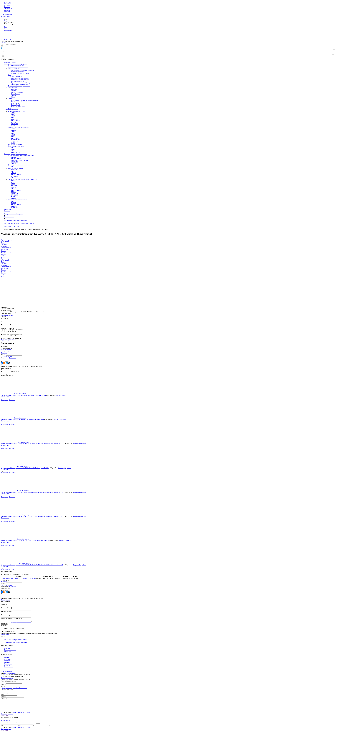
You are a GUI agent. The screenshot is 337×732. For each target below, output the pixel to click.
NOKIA (13, 192)
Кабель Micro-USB (16, 101)
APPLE (13, 114)
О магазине (7, 2)
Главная (6, 657)
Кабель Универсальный (18, 106)
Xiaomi (13, 97)
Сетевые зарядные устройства (20, 73)
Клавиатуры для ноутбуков (16, 146)
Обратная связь (5, 16)
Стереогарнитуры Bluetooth (19, 84)
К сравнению (5, 396)
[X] (9, 363)
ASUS (13, 116)
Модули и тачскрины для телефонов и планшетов (22, 179)
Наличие (3, 273)
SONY (13, 125)
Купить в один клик (7, 714)
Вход (5, 27)
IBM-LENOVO (15, 139)
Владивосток (8, 21)
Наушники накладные (17, 81)
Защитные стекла (13, 87)
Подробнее (65, 395)
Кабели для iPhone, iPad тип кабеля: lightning (24, 100)
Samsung (13, 95)
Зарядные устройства (14, 68)
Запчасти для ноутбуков (11, 109)
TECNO (13, 187)
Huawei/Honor (15, 94)
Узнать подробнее (6, 349)
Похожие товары (6, 271)
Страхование (8, 8)
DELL (13, 117)
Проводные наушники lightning (20, 83)
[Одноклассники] (4, 363)
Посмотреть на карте (7, 678)
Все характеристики (7, 315)
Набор (2, 262)
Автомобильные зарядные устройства (22, 70)
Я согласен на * (17, 712)
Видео (2, 276)
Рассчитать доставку (7, 356)
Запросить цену (6, 729)
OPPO (13, 171)
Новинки (7, 11)
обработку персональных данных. (21, 622)
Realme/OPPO (15, 89)
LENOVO (14, 122)
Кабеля (10, 98)
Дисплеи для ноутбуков (15, 144)
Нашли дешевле (5, 600)
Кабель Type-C (15, 105)
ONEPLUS (14, 193)
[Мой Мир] (7, 363)
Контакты (7, 10)
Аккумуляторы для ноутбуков (16, 111)
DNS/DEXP (14, 119)
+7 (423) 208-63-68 (6, 14)
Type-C (13, 128)
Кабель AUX (15, 103)
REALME (14, 169)
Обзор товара (5, 260)
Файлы (3, 274)
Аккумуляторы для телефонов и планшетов (21, 155)
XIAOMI (13, 130)
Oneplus (13, 90)
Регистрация (8, 30)
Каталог (3, 42)
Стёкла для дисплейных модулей (17, 199)
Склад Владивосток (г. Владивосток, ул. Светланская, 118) (18, 578)
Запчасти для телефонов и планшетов (15, 154)
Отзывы (3, 270)
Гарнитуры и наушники (15, 76)
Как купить (7, 3)
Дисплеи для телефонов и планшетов (19, 165)
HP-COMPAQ (15, 120)
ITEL (12, 182)
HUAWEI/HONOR (16, 158)
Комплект (4, 263)
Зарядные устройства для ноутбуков (18, 127)
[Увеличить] (23, 305)
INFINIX (13, 181)
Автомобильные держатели (16, 65)
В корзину (4, 353)
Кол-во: (3, 354)
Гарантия (7, 7)
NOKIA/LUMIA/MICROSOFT (20, 160)
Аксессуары (4, 268)
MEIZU (13, 203)
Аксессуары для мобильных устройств (15, 64)
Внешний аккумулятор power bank (18, 67)
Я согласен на (17, 622)
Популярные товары (10, 62)
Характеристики (6, 266)
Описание (4, 265)
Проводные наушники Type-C (20, 79)
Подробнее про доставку (8, 339)
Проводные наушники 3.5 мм (20, 78)
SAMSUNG (14, 124)
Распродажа (7, 209)
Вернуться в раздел (6, 259)
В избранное (4, 400)
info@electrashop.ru (10, 673)
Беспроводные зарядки (18, 71)
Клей (9, 108)
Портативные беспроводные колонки (19, 86)
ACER (13, 113)
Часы (9, 75)
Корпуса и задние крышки (16, 168)
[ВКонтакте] (2, 363)
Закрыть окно (5, 597)
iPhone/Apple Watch (17, 92)
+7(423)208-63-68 (6, 39)
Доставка (7, 5)
